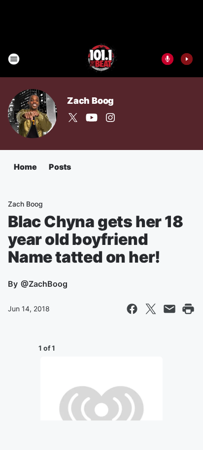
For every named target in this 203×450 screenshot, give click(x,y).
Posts (60, 167)
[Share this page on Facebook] (132, 309)
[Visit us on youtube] (92, 117)
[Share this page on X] (151, 309)
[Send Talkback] (167, 59)
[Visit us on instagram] (110, 117)
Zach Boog (90, 100)
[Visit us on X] (73, 117)
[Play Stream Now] (187, 59)
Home (25, 167)
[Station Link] (102, 59)
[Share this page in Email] (169, 309)
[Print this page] (188, 309)
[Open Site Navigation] (14, 59)
